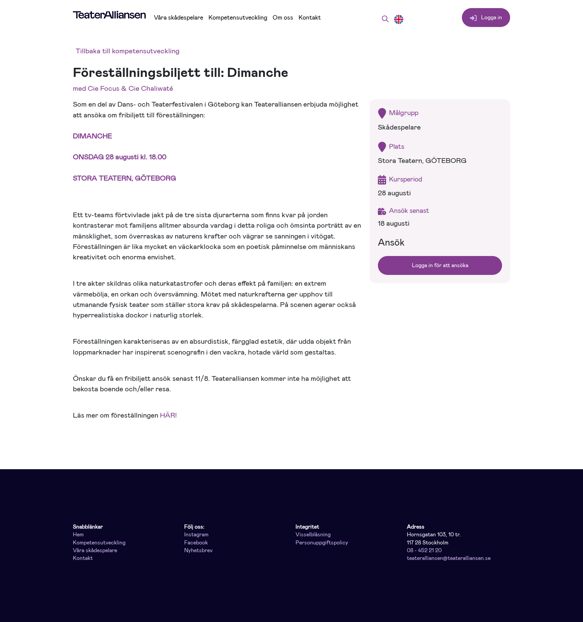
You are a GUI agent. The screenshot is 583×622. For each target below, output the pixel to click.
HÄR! (168, 415)
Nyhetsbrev (198, 550)
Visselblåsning (313, 534)
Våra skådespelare (178, 18)
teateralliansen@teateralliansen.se (449, 558)
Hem (78, 534)
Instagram (196, 534)
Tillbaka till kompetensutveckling (127, 51)
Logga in (491, 17)
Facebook (196, 542)
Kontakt (310, 18)
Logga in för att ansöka (440, 265)
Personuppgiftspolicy (322, 542)
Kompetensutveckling (238, 18)
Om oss (283, 18)
